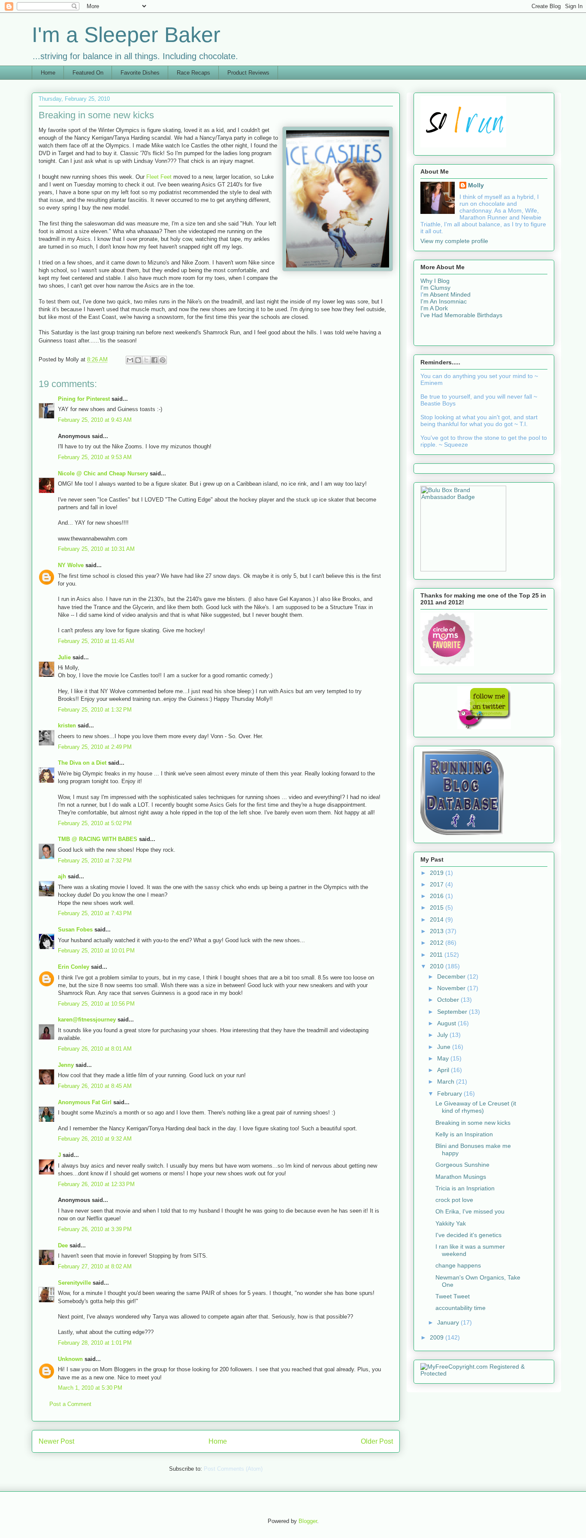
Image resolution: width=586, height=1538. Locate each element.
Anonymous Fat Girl (85, 1102)
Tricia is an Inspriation (465, 1188)
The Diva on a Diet (82, 763)
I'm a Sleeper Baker (126, 35)
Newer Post (56, 1441)
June (444, 1046)
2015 (437, 907)
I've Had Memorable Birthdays (461, 315)
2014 (437, 919)
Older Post (377, 1441)
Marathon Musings (460, 1176)
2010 (437, 966)
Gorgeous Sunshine (462, 1164)
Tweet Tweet (452, 1296)
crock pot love (454, 1199)
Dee (63, 1245)
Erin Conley (73, 967)
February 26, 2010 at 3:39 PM (95, 1229)
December (452, 976)
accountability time (460, 1307)
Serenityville (74, 1283)
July (443, 1034)
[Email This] (130, 360)
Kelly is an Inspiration (464, 1134)
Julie (64, 657)
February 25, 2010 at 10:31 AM (96, 549)
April (444, 1069)
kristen (67, 725)
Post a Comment (70, 1404)
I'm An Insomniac (443, 301)
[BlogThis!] (138, 360)
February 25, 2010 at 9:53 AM (95, 457)
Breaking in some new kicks (472, 1122)
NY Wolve (71, 565)
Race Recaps (193, 72)
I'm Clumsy (435, 287)
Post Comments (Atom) (233, 1469)
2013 (437, 931)
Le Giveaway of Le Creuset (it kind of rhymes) (475, 1107)
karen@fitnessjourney (87, 1019)
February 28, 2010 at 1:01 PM (95, 1343)
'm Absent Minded (446, 294)
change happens (458, 1265)
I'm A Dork (434, 308)
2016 (437, 895)
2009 (437, 1337)
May (443, 1058)
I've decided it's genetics (468, 1235)
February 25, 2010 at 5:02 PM (95, 823)
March (446, 1081)
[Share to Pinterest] (162, 360)
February (450, 1093)
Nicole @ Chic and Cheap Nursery (103, 473)
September (453, 1011)
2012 (437, 942)
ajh (62, 876)
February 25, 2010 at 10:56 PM (96, 1003)
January (449, 1322)
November (452, 988)
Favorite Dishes (140, 72)
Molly (476, 185)
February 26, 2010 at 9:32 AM (95, 1138)
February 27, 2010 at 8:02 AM (95, 1266)
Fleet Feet (159, 177)
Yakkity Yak (450, 1223)
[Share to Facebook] (154, 360)
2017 (437, 884)
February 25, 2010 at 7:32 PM (95, 860)
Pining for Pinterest (84, 399)
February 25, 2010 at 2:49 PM (95, 747)
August (447, 1023)
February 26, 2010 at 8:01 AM (95, 1048)
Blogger (308, 1521)
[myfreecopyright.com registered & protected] (483, 1373)
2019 (437, 872)
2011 (437, 954)
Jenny (66, 1065)
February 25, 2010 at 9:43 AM (95, 420)
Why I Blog (435, 280)
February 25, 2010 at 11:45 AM (96, 641)
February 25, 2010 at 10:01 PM (96, 950)
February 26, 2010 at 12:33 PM (96, 1184)
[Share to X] (146, 360)
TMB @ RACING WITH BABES (97, 839)
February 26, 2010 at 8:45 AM (95, 1086)
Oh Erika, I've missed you (469, 1211)
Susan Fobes (75, 929)
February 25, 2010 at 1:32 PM (95, 709)
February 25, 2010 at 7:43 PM (95, 913)
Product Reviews (248, 72)
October (449, 999)
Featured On (87, 72)
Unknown (70, 1359)
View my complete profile (454, 240)
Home (48, 72)
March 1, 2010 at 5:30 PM (90, 1388)
